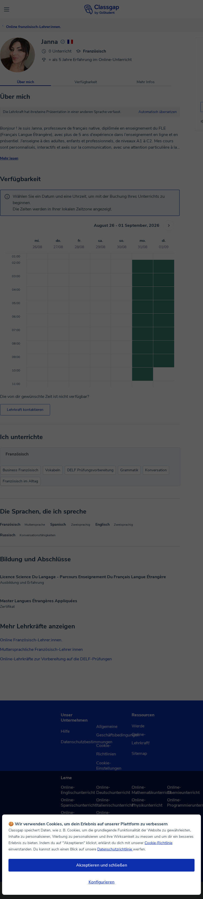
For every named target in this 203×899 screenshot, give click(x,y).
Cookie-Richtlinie (158, 842)
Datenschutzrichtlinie (115, 849)
